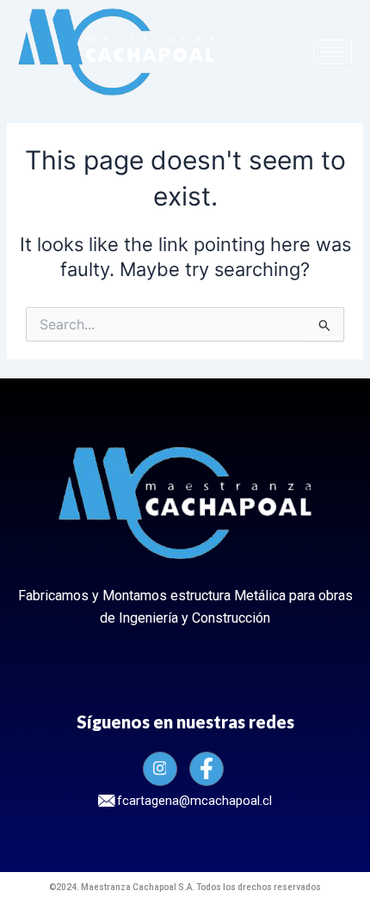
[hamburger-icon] (332, 52)
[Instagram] (160, 769)
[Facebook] (206, 769)
